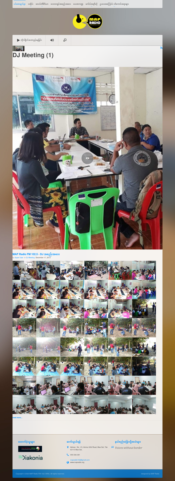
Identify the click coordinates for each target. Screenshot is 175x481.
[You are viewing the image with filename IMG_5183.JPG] (144, 404)
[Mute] (52, 40)
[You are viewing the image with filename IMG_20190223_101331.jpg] (48, 327)
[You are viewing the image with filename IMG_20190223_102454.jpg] (24, 346)
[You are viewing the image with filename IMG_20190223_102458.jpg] (48, 346)
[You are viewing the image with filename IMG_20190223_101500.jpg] (96, 327)
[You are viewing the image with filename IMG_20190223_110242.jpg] (120, 366)
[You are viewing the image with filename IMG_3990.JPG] (24, 385)
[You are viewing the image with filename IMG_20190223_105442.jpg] (144, 346)
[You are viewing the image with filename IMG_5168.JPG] (48, 385)
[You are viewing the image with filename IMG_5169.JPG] (72, 385)
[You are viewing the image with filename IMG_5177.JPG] (48, 404)
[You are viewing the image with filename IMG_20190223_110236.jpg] (96, 366)
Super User (19, 257)
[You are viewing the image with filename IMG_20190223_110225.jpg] (72, 366)
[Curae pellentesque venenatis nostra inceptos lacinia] (87, 158)
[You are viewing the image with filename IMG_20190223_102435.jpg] (144, 327)
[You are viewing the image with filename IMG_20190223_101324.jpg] (24, 327)
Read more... (17, 417)
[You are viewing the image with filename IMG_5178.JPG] (72, 404)
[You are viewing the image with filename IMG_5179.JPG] (96, 404)
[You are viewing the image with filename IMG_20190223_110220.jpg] (48, 366)
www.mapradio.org (77, 462)
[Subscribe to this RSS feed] (161, 48)
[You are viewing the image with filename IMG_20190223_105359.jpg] (96, 346)
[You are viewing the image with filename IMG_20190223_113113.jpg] (144, 366)
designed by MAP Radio (150, 473)
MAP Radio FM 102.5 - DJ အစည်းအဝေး (36, 254)
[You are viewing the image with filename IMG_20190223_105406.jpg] (120, 346)
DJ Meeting (30, 257)
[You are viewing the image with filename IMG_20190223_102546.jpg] (72, 346)
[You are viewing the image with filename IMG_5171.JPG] (120, 385)
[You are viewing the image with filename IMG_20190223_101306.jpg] (144, 308)
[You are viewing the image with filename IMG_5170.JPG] (96, 385)
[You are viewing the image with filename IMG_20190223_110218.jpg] (24, 366)
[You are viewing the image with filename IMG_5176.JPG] (24, 404)
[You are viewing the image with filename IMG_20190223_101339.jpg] (72, 327)
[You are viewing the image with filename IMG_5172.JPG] (144, 385)
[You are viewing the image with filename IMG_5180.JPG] (120, 404)
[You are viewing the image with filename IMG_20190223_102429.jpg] (120, 327)
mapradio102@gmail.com (80, 460)
